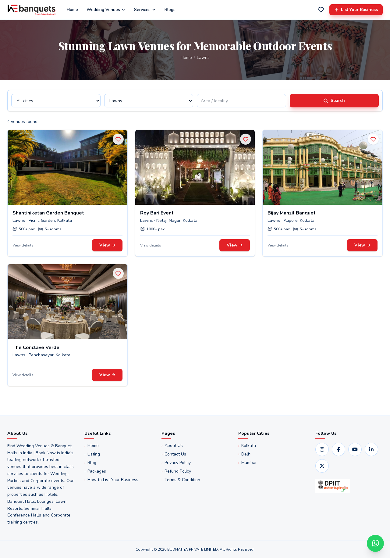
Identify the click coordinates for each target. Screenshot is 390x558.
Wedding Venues (103, 10)
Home (72, 10)
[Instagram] (322, 449)
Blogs (170, 10)
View (104, 245)
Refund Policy (176, 471)
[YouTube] (355, 449)
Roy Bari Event (157, 213)
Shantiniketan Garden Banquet (48, 213)
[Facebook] (338, 449)
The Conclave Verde (35, 347)
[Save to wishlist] (118, 139)
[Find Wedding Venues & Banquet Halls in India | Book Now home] (31, 9)
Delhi (244, 454)
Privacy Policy (176, 463)
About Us (172, 445)
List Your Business (359, 10)
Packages (95, 471)
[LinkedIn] (371, 449)
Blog (90, 463)
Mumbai (247, 463)
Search (338, 100)
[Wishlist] (321, 9)
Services (142, 10)
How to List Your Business (111, 480)
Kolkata (247, 445)
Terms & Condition (180, 480)
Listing (92, 454)
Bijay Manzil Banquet (292, 213)
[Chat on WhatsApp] (375, 543)
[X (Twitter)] (322, 466)
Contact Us (173, 454)
